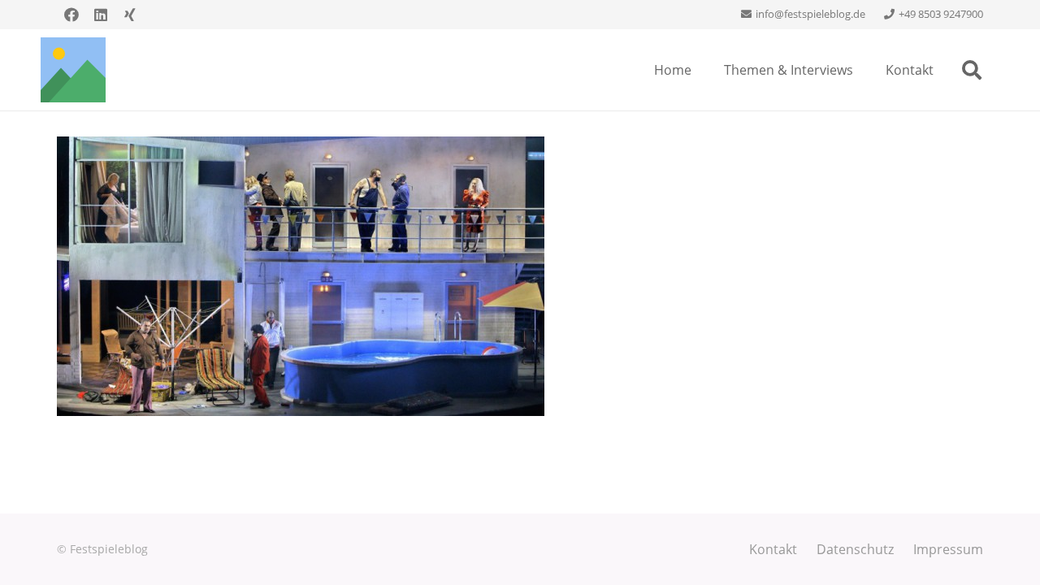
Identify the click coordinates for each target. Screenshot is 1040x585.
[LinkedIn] (100, 14)
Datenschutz (855, 549)
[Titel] (73, 69)
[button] (971, 70)
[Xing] (130, 14)
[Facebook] (71, 14)
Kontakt (773, 549)
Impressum (948, 549)
